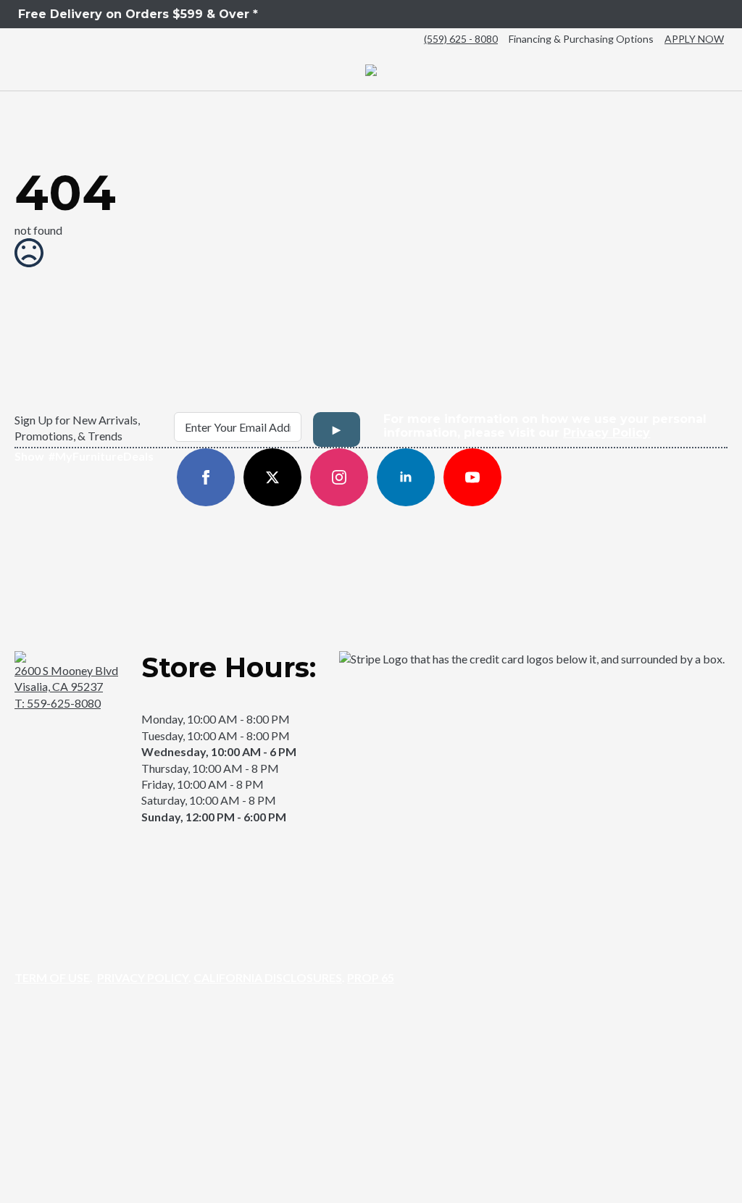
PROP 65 (370, 977)
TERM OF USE (52, 977)
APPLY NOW (694, 39)
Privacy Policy (606, 433)
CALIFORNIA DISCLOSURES (267, 977)
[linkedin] (406, 477)
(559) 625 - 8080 (461, 39)
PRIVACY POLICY (142, 977)
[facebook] (206, 477)
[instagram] (339, 477)
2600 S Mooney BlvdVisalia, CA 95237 (66, 678)
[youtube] (472, 477)
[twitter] (272, 477)
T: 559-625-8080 (57, 703)
